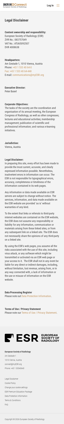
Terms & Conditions (13, 400)
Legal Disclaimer (11, 379)
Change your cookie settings (16, 387)
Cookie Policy (10, 383)
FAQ (6, 404)
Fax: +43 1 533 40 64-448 (18, 71)
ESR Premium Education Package (18, 392)
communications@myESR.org (28, 74)
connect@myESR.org (13, 364)
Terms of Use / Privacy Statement (39, 312)
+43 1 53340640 (17, 368)
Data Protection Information (36, 296)
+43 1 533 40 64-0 (22, 67)
